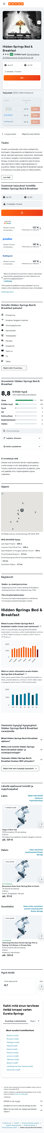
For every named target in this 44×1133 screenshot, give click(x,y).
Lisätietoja (8, 281)
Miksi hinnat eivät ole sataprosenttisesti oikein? (20, 1110)
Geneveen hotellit (13, 1070)
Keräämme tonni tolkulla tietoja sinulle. (20, 1105)
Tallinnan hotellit (13, 1059)
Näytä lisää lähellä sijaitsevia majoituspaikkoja (35, 798)
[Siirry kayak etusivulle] (16, 3)
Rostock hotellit (12, 1053)
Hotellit (16, 1123)
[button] (4, 3)
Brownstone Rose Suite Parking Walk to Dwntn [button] (20, 886)
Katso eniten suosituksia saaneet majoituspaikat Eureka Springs (33, 908)
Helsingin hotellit (13, 1042)
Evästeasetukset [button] (7, 292)
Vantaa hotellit (12, 1046)
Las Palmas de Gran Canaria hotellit (20, 1066)
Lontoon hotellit (13, 1056)
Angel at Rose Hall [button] (9, 830)
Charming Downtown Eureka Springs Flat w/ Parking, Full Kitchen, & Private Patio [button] (19, 944)
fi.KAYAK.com (6, 1123)
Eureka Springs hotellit (9, 1127)
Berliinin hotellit (12, 1035)
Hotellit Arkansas (29, 1125)
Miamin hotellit (12, 1063)
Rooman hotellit (13, 1039)
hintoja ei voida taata (21, 1094)
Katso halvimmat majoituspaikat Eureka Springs (34, 852)
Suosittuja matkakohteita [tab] (15, 1021)
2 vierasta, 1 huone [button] (13, 71)
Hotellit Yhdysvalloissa (13, 1125)
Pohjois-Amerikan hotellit (30, 1123)
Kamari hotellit (12, 1049)
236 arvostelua (33, 54)
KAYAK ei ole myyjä (12, 1101)
